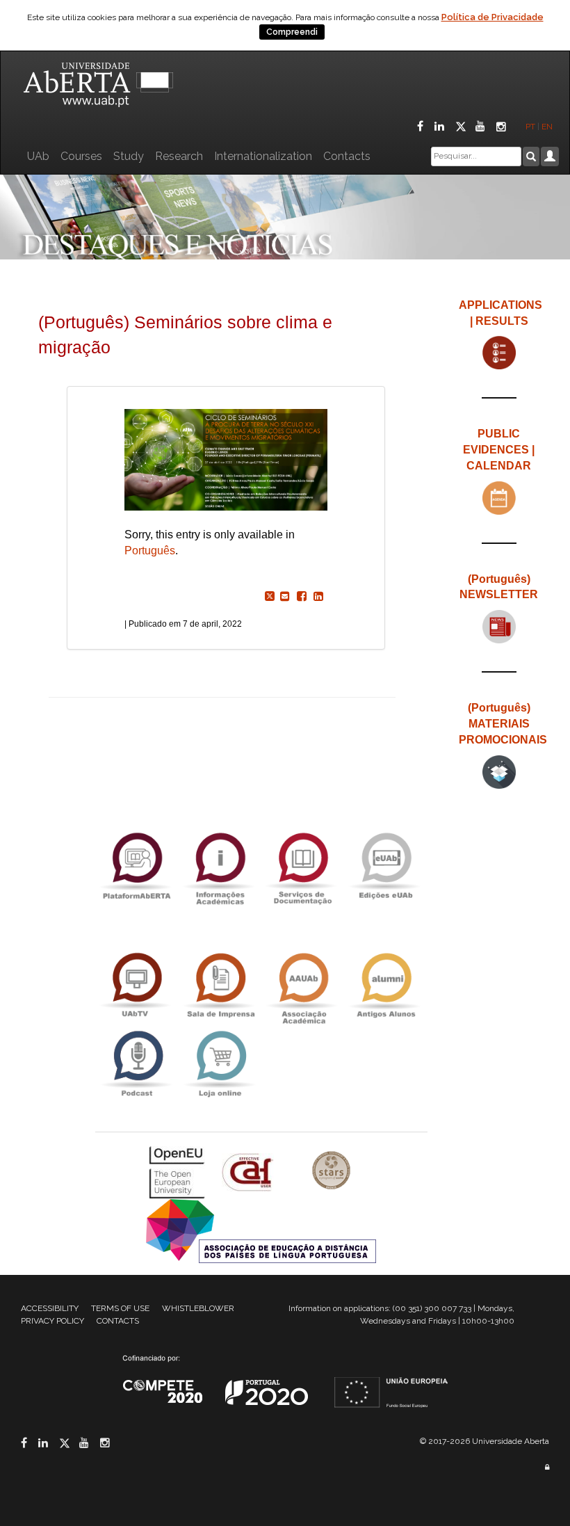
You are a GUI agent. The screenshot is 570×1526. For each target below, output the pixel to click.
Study (128, 156)
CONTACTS (118, 1321)
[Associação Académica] (303, 985)
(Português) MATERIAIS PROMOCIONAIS (503, 724)
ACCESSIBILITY (50, 1308)
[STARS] (332, 1171)
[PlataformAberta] (137, 865)
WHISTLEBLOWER (198, 1308)
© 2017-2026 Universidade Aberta (484, 1441)
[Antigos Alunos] (385, 985)
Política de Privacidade (492, 17)
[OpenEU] (178, 1171)
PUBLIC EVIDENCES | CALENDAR (499, 450)
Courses (81, 156)
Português (149, 550)
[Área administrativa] (547, 1467)
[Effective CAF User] (249, 1171)
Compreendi (292, 32)
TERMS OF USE (120, 1308)
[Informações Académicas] (219, 865)
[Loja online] (219, 1063)
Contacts (346, 156)
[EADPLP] (261, 1230)
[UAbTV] (137, 985)
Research (179, 156)
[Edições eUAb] (385, 865)
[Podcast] (137, 1063)
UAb (38, 156)
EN (548, 126)
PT (530, 126)
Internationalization (263, 156)
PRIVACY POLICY (52, 1321)
